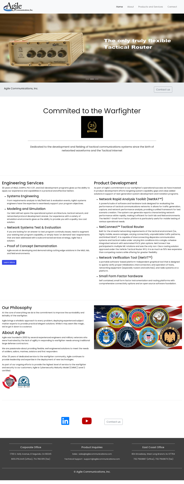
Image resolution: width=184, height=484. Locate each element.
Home (119, 6)
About (130, 6)
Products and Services (150, 6)
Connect (172, 6)
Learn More (9, 262)
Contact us (163, 89)
